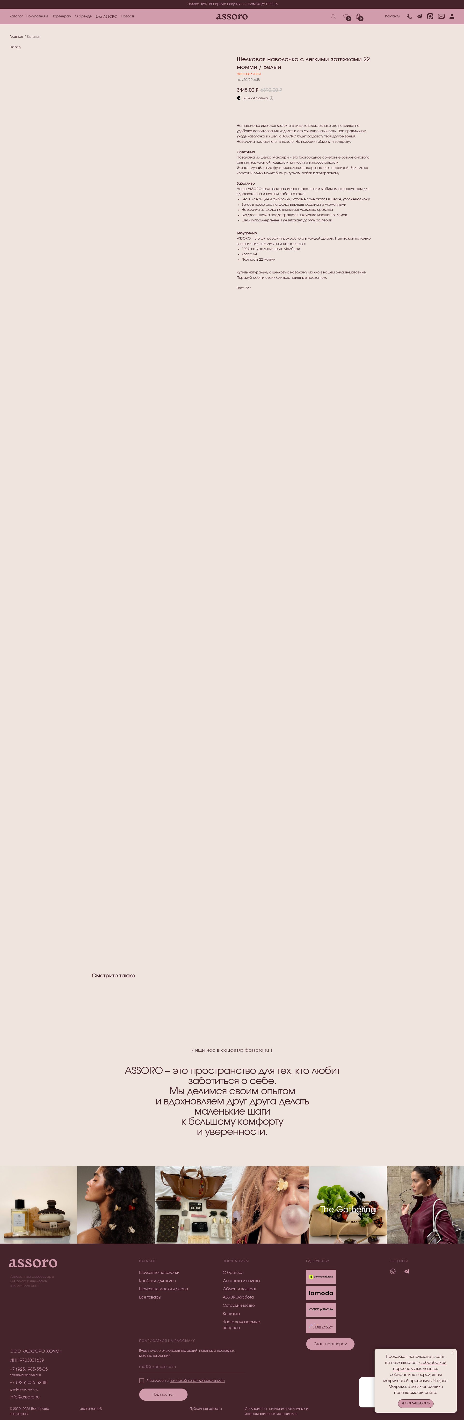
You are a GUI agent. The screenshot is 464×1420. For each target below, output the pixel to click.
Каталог (16, 16)
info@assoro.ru (25, 1397)
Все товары (150, 1297)
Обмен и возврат (239, 1289)
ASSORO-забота (238, 1297)
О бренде (83, 16)
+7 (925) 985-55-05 (29, 1369)
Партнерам (61, 16)
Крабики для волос (157, 1281)
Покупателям (37, 16)
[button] (330, 1344)
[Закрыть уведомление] (453, 1352)
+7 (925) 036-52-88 (29, 1383)
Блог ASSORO (106, 16)
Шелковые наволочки (159, 1273)
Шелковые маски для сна (163, 1289)
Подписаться (163, 1394)
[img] (321, 1310)
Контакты (392, 16)
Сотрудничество (239, 1305)
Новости (128, 16)
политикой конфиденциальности (197, 1380)
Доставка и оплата (241, 1281)
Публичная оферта (206, 1409)
